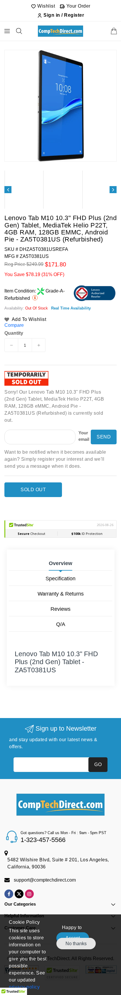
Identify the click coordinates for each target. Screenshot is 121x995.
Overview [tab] (60, 563)
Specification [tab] (60, 578)
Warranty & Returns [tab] (61, 594)
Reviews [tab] (60, 609)
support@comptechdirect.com (45, 879)
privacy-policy (24, 986)
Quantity (13, 333)
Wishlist (45, 6)
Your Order (77, 6)
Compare (14, 325)
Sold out (33, 489)
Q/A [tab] (60, 624)
